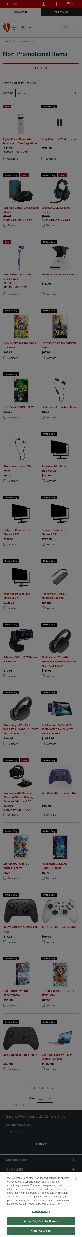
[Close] (76, 1178)
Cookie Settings (41, 1211)
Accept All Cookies (41, 1230)
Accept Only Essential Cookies (41, 1221)
